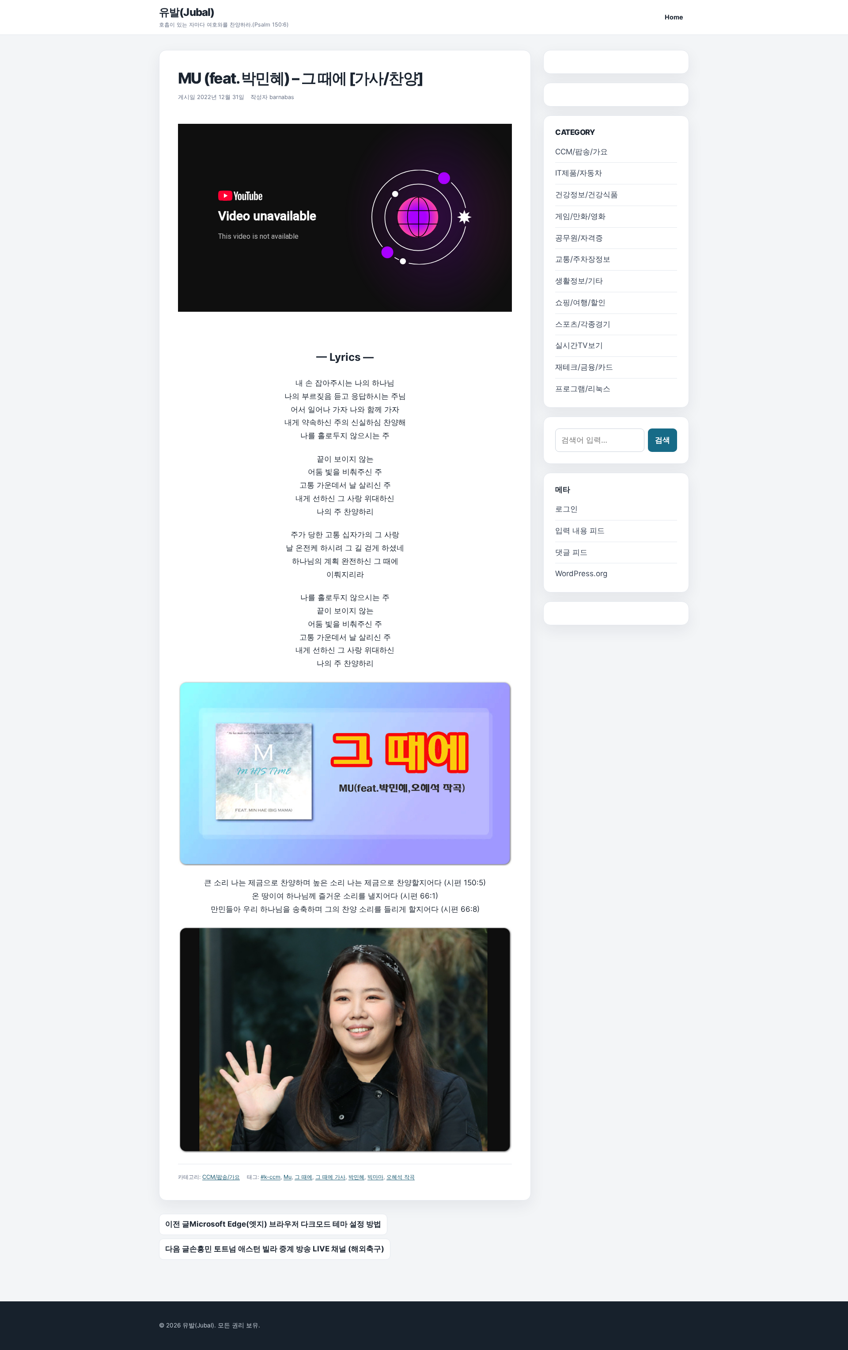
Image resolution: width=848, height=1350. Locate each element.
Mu (288, 1177)
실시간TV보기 (579, 345)
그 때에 (303, 1177)
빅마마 (375, 1177)
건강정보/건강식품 (586, 194)
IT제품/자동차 (578, 172)
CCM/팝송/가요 (221, 1177)
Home (674, 17)
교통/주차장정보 (582, 259)
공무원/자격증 (579, 237)
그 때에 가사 (330, 1177)
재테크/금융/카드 (584, 367)
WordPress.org (581, 573)
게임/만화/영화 (580, 216)
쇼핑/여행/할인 (580, 302)
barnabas (281, 97)
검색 (662, 440)
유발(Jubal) (186, 12)
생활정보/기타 (579, 280)
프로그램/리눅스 (582, 388)
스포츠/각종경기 (582, 324)
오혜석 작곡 (400, 1177)
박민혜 (356, 1177)
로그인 (566, 509)
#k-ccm (270, 1177)
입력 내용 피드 (580, 530)
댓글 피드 (571, 552)
